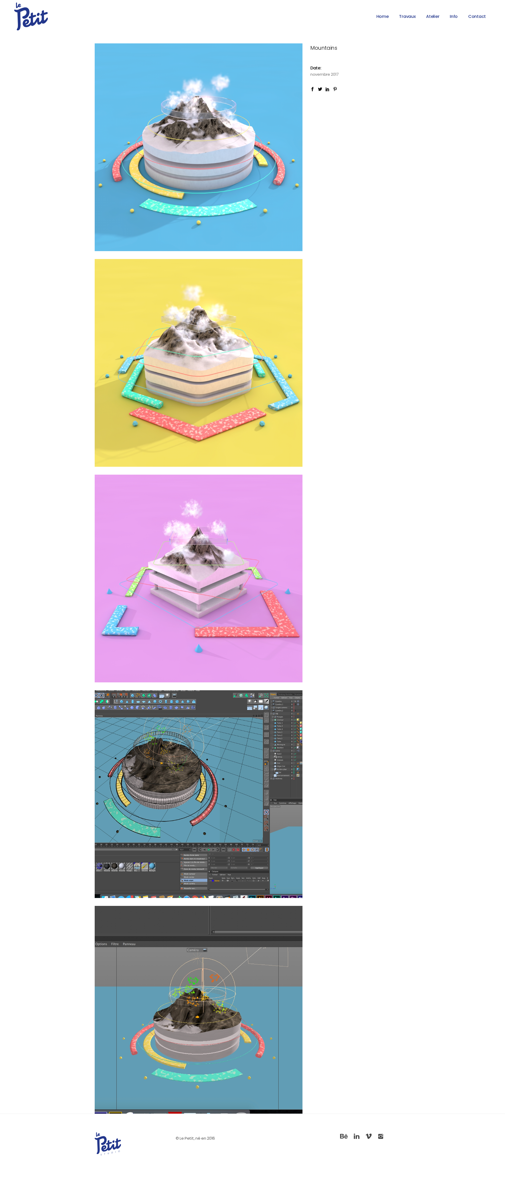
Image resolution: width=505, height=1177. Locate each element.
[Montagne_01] (198, 578)
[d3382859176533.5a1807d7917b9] (198, 1010)
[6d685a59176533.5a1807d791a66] (198, 794)
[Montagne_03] (198, 147)
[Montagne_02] (198, 363)
